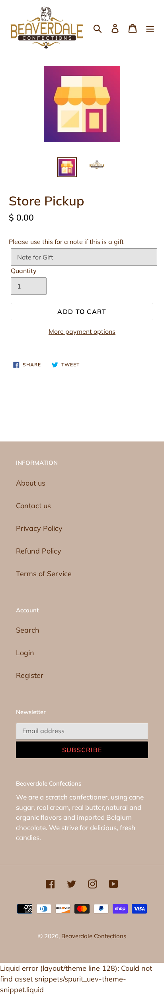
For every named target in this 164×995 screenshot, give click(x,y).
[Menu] (150, 27)
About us (30, 483)
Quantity (24, 271)
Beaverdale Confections (93, 936)
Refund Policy (38, 551)
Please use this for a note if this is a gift (66, 242)
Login (25, 652)
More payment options (82, 331)
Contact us (33, 505)
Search (27, 630)
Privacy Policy (39, 528)
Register (29, 675)
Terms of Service (44, 573)
